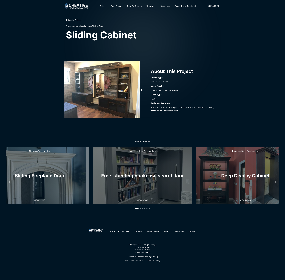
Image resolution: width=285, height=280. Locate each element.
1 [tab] (137, 208)
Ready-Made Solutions (185, 6)
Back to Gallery (74, 20)
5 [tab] (147, 208)
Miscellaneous (85, 26)
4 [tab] (144, 208)
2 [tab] (140, 208)
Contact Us (213, 6)
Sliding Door (97, 26)
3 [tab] (142, 208)
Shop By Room (133, 6)
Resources (165, 6)
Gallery (103, 6)
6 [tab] (149, 208)
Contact (191, 231)
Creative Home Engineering (145, 257)
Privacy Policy (154, 261)
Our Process (123, 231)
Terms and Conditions (135, 261)
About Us (150, 6)
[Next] (141, 89)
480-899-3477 (143, 252)
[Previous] (62, 89)
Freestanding (72, 26)
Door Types (116, 6)
